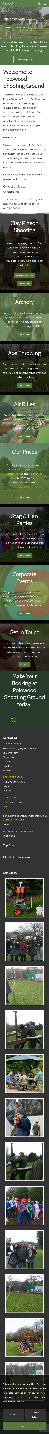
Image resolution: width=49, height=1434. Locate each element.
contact (22, 487)
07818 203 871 (16, 802)
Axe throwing (35, 473)
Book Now (25, 28)
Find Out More (12, 28)
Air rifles (19, 473)
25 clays (23, 469)
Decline (13, 1415)
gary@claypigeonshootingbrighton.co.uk (25, 815)
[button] (45, 3)
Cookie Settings (35, 1414)
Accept (24, 1426)
